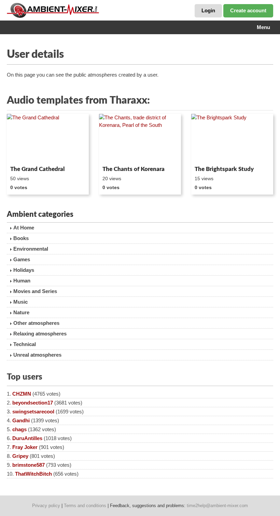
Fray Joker (25, 447)
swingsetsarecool (33, 411)
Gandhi (21, 420)
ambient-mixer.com (58, 10)
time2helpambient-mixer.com (217, 505)
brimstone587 (28, 465)
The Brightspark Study (224, 169)
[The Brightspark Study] (232, 138)
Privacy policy (46, 505)
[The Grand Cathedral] (48, 138)
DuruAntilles (27, 438)
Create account (248, 10)
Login (208, 10)
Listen (23, 153)
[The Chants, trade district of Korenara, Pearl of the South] (140, 138)
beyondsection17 (32, 403)
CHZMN (21, 394)
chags (19, 429)
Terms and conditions (85, 505)
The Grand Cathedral (37, 169)
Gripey (20, 456)
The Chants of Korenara (133, 169)
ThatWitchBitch (33, 474)
